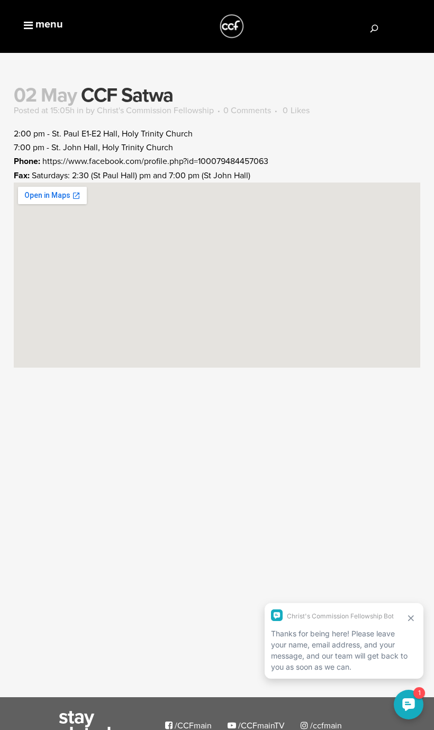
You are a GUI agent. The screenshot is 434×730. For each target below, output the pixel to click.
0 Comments (247, 110)
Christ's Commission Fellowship (155, 110)
